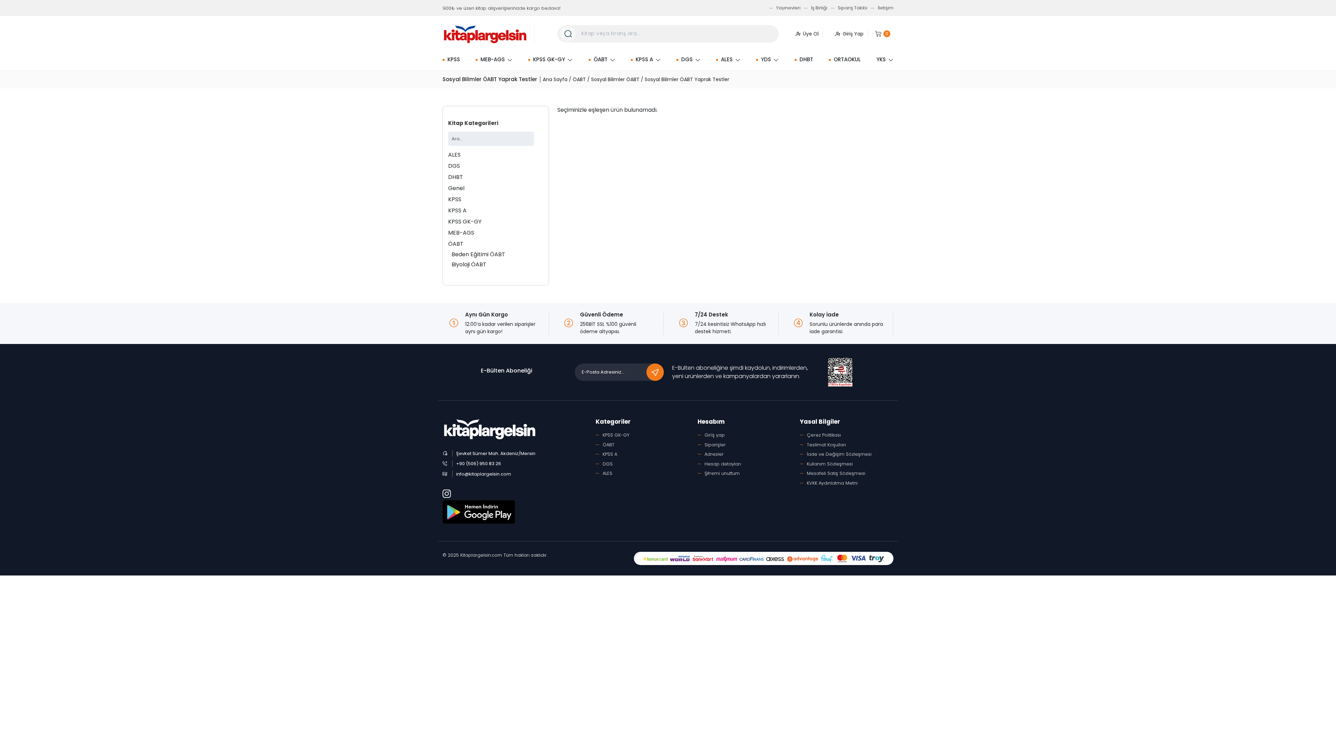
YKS (881, 59)
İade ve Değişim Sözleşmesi (839, 454)
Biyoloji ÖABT (469, 264)
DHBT (806, 59)
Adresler (714, 454)
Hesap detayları (723, 464)
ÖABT (600, 59)
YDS (766, 59)
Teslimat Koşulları (826, 444)
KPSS (453, 59)
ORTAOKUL (847, 59)
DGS (687, 59)
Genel (456, 188)
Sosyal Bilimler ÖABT (615, 79)
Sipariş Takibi (852, 8)
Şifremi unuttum (722, 473)
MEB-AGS (492, 59)
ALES (727, 59)
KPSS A (644, 59)
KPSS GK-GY (549, 59)
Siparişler (715, 444)
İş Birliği (819, 8)
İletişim (885, 8)
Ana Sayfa (555, 79)
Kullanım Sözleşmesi (830, 464)
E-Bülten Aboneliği (506, 371)
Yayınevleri (788, 8)
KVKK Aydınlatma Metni (832, 483)
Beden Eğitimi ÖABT (478, 254)
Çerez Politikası (824, 435)
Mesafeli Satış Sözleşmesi (836, 473)
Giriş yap (715, 435)
